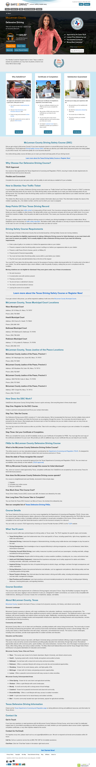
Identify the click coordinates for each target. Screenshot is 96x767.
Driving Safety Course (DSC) (35, 148)
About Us (53, 754)
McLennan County (11, 604)
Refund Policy (81, 47)
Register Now (11, 46)
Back (9, 13)
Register (87, 4)
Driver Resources (29, 9)
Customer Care (49, 124)
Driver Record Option (21, 50)
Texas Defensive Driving (33, 754)
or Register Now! (64, 158)
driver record (18, 120)
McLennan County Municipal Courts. (65, 299)
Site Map (24, 754)
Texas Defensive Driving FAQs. (37, 504)
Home (7, 9)
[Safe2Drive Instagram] (14, 762)
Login (81, 4)
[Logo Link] (17, 4)
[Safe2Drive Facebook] (7, 762)
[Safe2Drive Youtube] (10, 762)
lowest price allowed (80, 110)
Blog (42, 754)
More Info (9, 50)
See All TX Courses (77, 51)
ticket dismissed (19, 110)
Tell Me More (19, 132)
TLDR (70, 524)
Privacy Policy (10, 754)
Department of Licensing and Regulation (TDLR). (64, 451)
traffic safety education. (33, 221)
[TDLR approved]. (38, 462)
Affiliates (47, 754)
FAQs (21, 9)
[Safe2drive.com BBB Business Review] (9, 765)
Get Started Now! (48, 750)
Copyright (17, 754)
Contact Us (14, 9)
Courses (39, 9)
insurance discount (15, 111)
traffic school (28, 210)
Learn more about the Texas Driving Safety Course (39, 293)
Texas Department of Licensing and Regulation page (31, 708)
